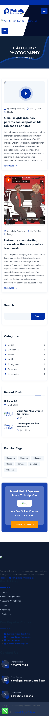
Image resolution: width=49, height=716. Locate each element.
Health (10, 111)
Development (13, 350)
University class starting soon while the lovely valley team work (23, 244)
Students (10, 470)
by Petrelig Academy (16, 108)
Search (9, 305)
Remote (21, 464)
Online (9, 464)
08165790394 (19, 665)
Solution (33, 464)
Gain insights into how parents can (28, 425)
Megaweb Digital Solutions (24, 712)
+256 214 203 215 (24, 515)
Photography (13, 364)
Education (37, 458)
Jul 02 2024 (12, 404)
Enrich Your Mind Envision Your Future (30, 412)
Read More (9, 166)
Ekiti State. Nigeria (22, 696)
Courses (24, 458)
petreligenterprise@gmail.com (28, 680)
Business (10, 458)
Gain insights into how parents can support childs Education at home (22, 122)
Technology (12, 369)
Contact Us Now (23, 524)
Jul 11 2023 (24, 417)
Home (17, 57)
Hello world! (10, 401)
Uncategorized (14, 374)
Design (10, 234)
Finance (11, 354)
